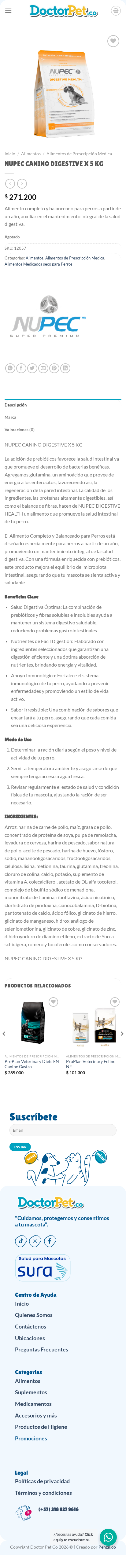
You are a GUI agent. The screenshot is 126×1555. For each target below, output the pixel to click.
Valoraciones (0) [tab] (20, 429)
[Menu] (8, 10)
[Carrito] (116, 11)
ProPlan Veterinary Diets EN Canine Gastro (32, 1064)
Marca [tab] (10, 417)
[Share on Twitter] (32, 368)
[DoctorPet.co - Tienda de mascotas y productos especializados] (63, 10)
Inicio (10, 153)
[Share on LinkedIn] (65, 368)
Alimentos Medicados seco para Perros (38, 264)
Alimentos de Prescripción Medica (79, 153)
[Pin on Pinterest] (54, 368)
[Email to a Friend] (43, 368)
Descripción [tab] (16, 405)
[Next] (122, 1046)
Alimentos (31, 153)
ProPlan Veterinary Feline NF (90, 1064)
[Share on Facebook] (21, 368)
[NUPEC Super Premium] (47, 320)
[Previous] (4, 1046)
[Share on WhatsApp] (10, 368)
